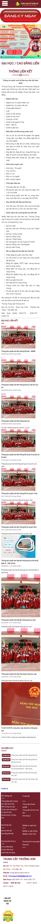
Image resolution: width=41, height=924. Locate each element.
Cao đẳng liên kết (7, 834)
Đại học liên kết (6, 831)
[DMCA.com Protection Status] (8, 921)
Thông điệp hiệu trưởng (9, 801)
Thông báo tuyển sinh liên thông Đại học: (24, 755)
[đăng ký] (20, 23)
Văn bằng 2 (26, 816)
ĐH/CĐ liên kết (6, 825)
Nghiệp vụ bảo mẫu (29, 834)
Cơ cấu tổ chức (6, 812)
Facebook (4, 788)
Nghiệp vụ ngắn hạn (29, 825)
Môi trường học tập (8, 807)
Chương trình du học (8, 841)
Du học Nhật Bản (7, 847)
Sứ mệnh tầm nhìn (7, 804)
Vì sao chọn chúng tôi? (9, 809)
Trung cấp (26, 796)
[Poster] (20, 58)
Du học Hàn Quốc (7, 850)
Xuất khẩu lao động (8, 852)
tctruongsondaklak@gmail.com (20, 876)
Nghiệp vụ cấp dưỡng (29, 831)
